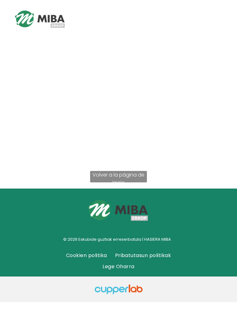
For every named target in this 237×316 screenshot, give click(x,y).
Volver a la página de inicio (118, 176)
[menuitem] (86, 255)
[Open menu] (209, 19)
